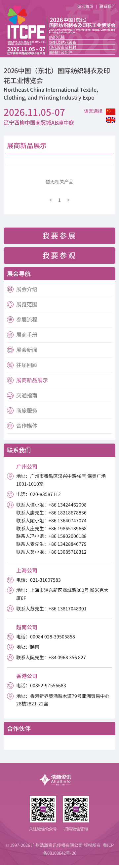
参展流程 (26, 319)
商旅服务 (26, 410)
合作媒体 (26, 425)
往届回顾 (26, 365)
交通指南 (26, 395)
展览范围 (26, 304)
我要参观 (59, 255)
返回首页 (85, 6)
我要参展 (59, 235)
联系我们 (107, 6)
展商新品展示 (32, 380)
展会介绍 (26, 289)
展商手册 (26, 334)
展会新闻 (26, 350)
